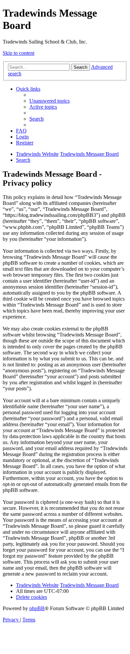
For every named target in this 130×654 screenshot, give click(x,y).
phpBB (37, 608)
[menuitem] (49, 101)
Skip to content (18, 53)
